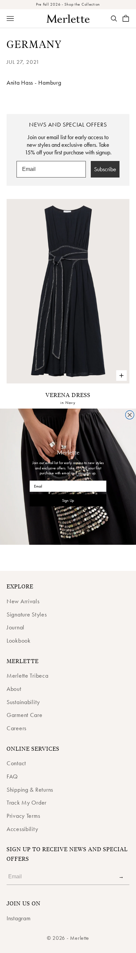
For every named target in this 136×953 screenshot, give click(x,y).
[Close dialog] (129, 414)
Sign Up (68, 500)
